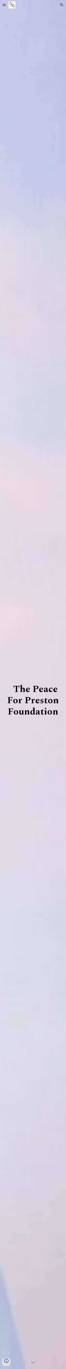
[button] (4, 5)
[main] (33, 684)
